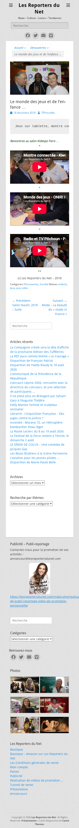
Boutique (16, 749)
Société (44, 284)
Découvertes (39, 48)
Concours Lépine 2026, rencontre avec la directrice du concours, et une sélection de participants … (38, 387)
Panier (14, 772)
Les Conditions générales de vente (34, 763)
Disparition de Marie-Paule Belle (33, 462)
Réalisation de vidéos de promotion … (36, 780)
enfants (62, 284)
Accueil (20, 48)
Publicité (16, 776)
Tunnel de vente (21, 785)
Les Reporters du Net (43, 817)
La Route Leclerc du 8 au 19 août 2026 (37, 431)
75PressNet (48, 112)
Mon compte (19, 767)
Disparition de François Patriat (31, 361)
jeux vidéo (22, 288)
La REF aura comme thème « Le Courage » (39, 356)
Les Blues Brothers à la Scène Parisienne (38, 453)
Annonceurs (18, 794)
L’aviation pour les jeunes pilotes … (34, 458)
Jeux (12, 288)
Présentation (19, 789)
